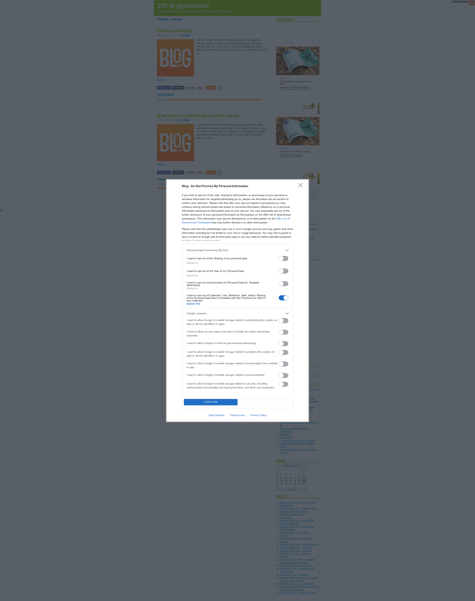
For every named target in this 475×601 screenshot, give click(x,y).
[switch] (283, 258)
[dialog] (237, 300)
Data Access (237, 415)
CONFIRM (211, 402)
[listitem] (237, 250)
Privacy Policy (258, 415)
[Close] (301, 186)
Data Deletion (217, 415)
